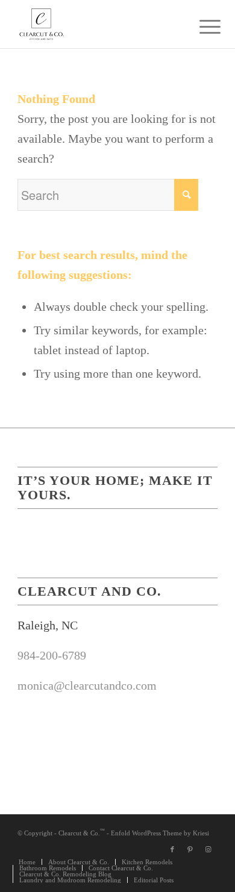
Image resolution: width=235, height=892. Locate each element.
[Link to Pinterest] (190, 849)
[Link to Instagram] (208, 849)
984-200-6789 (51, 655)
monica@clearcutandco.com (87, 685)
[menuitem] (200, 25)
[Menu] (200, 25)
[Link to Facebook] (172, 849)
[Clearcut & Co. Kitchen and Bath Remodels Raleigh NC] (97, 24)
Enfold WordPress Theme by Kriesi (160, 833)
